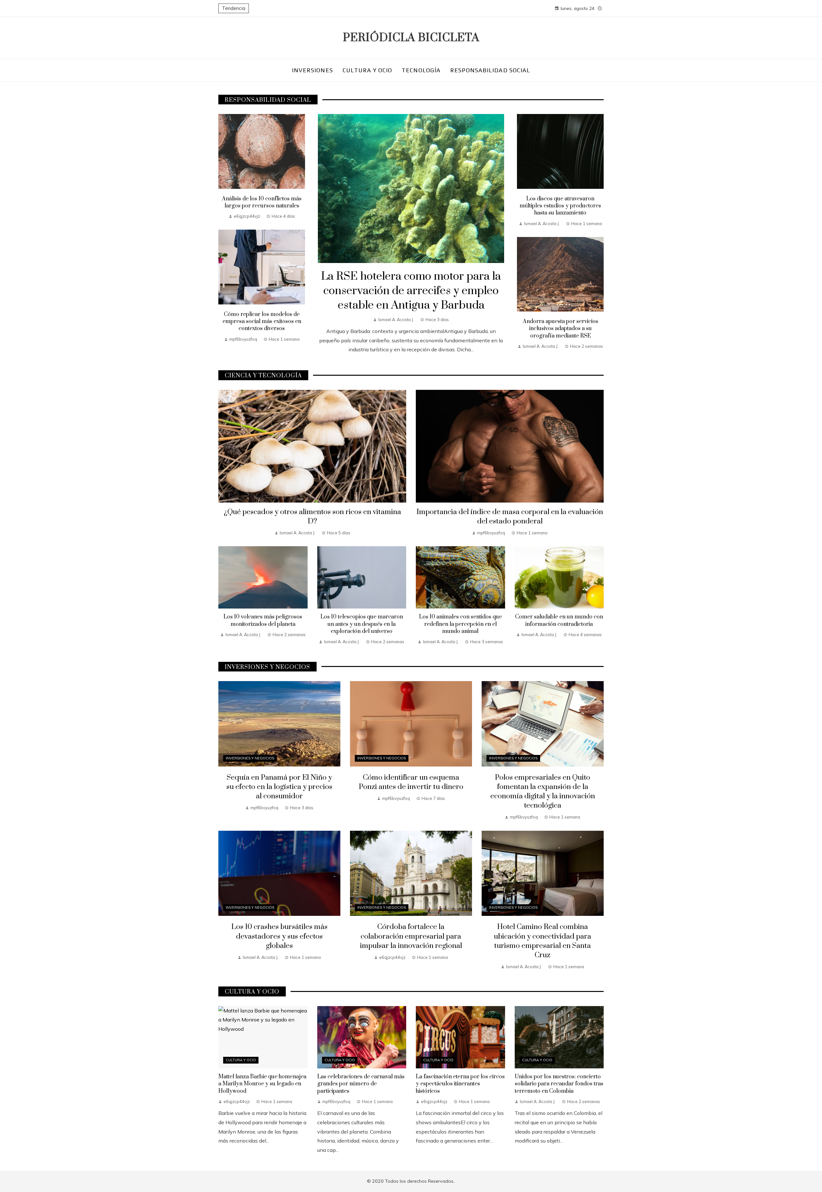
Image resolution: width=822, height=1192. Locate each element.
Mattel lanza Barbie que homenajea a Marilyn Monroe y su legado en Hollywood (262, 1084)
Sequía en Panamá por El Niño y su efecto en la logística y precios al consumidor (279, 787)
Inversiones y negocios (250, 758)
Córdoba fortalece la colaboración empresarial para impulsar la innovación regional (411, 936)
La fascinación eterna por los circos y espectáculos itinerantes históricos (460, 1084)
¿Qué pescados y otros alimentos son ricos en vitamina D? (312, 516)
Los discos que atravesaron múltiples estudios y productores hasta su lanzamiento (560, 206)
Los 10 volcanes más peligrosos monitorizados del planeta (262, 620)
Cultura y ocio (241, 1060)
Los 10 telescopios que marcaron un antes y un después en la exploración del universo (361, 624)
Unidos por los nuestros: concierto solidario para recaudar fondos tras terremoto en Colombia (559, 1084)
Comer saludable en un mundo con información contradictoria (559, 620)
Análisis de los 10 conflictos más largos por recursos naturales (262, 202)
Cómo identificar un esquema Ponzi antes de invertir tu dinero (411, 782)
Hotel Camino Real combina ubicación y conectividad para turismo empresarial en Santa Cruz (542, 941)
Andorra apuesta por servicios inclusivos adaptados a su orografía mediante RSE (560, 328)
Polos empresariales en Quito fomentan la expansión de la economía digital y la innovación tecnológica (542, 791)
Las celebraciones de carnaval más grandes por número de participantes (361, 1084)
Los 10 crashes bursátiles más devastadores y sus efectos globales (279, 936)
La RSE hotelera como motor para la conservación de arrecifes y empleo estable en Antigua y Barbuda (411, 290)
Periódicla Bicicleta (411, 38)
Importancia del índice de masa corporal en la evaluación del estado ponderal (509, 516)
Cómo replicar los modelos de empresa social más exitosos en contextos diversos (262, 321)
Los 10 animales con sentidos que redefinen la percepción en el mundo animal (460, 624)
